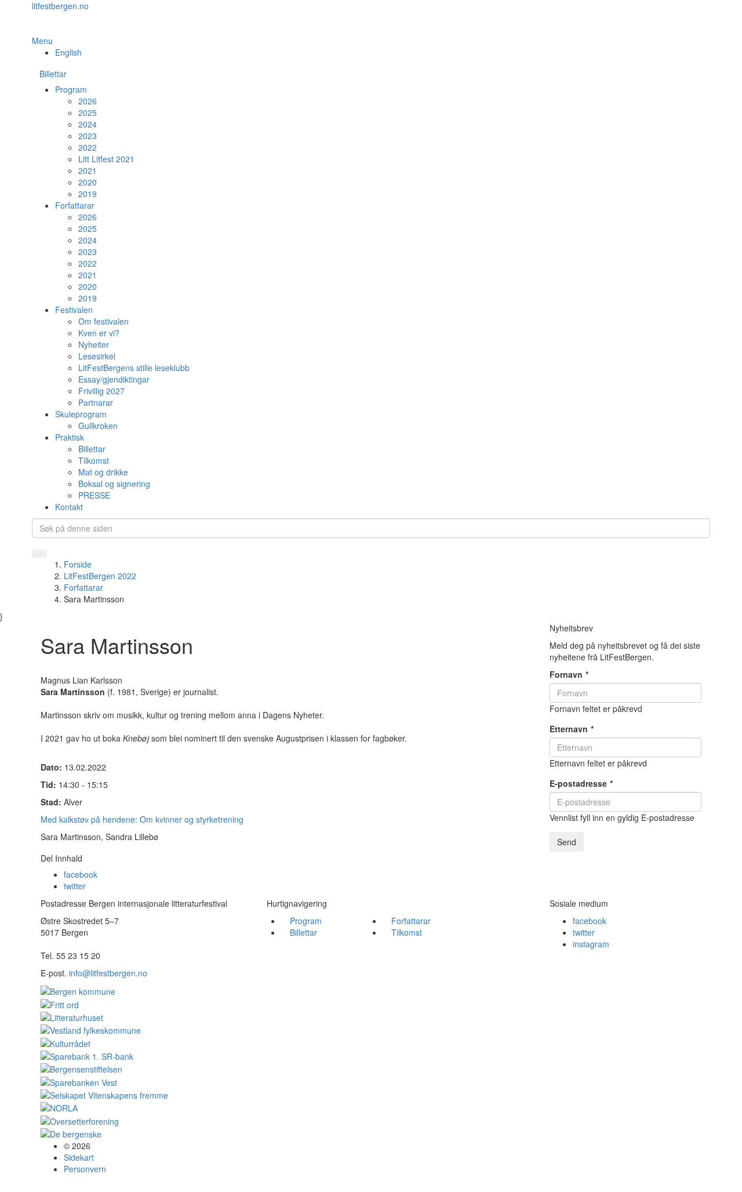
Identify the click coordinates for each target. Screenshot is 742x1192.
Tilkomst (93, 460)
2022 (87, 147)
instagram (591, 944)
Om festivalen (103, 321)
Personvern (85, 1169)
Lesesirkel (96, 356)
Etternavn (571, 729)
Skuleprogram (81, 414)
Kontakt (69, 507)
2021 (87, 170)
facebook (80, 874)
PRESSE (94, 495)
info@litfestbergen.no (108, 973)
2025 (87, 112)
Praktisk (69, 437)
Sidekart (79, 1157)
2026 (87, 101)
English (68, 52)
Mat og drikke (103, 472)
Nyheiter (93, 344)
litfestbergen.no (60, 6)
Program (71, 89)
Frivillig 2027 (101, 391)
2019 (87, 193)
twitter (75, 886)
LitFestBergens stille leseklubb (134, 367)
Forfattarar (74, 205)
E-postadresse (581, 783)
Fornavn (569, 674)
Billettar (53, 73)
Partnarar (95, 402)
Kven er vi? (98, 333)
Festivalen (74, 309)
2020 (87, 182)
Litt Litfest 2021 (106, 159)
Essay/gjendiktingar (114, 379)
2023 (87, 135)
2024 (87, 124)
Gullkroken (98, 425)
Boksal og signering (114, 483)
